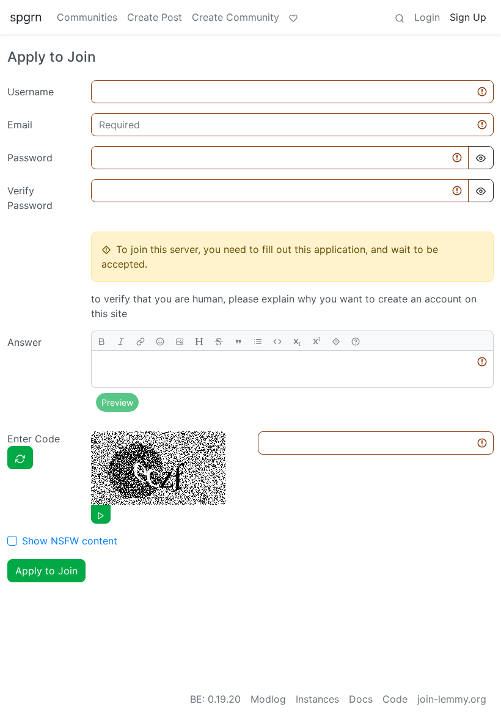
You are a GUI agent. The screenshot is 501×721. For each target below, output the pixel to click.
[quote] (238, 340)
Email (19, 125)
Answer (24, 342)
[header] (199, 340)
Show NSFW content (69, 541)
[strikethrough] (219, 340)
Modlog (268, 699)
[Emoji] (160, 340)
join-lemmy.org (451, 699)
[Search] (399, 17)
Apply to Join (46, 571)
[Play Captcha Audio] (101, 514)
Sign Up (468, 17)
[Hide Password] (481, 157)
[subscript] (297, 340)
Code (395, 699)
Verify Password (30, 198)
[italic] (121, 340)
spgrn (26, 17)
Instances (317, 699)
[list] (258, 340)
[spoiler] (336, 340)
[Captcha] (20, 457)
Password (30, 158)
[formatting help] (355, 340)
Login (427, 17)
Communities (87, 17)
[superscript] (316, 340)
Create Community (235, 17)
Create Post (154, 17)
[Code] (277, 340)
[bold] (101, 340)
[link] (140, 340)
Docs (361, 699)
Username (30, 92)
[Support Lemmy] (293, 17)
